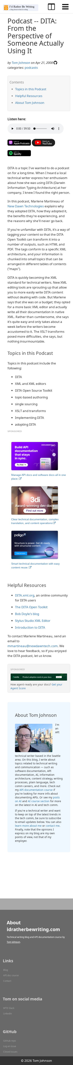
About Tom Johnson (29, 102)
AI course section (38, 801)
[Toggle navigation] (65, 7)
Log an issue (9, 1046)
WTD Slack (8, 1008)
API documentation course (36, 790)
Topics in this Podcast (30, 89)
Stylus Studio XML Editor (32, 620)
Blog (5, 970)
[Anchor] (48, 88)
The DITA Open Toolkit (31, 607)
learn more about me (28, 825)
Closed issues (10, 1051)
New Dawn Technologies (25, 206)
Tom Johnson (21, 62)
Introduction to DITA (30, 627)
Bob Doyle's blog (27, 614)
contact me (53, 825)
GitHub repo (9, 1040)
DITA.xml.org (24, 595)
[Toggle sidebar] (51, 7)
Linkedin (7, 1013)
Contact (7, 980)
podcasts (31, 67)
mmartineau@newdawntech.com (32, 646)
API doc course (11, 975)
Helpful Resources (28, 96)
